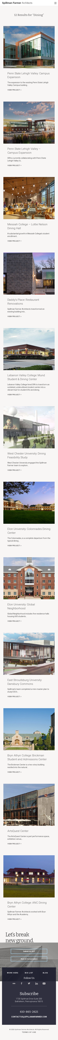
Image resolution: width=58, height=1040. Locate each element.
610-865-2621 (29, 1011)
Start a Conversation (29, 959)
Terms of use (29, 1032)
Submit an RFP (29, 951)
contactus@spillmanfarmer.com (29, 1017)
